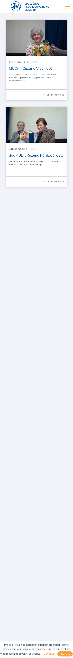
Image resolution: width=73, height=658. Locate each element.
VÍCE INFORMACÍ (54, 95)
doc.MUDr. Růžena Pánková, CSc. (36, 155)
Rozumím (65, 654)
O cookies (49, 653)
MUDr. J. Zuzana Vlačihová (30, 68)
